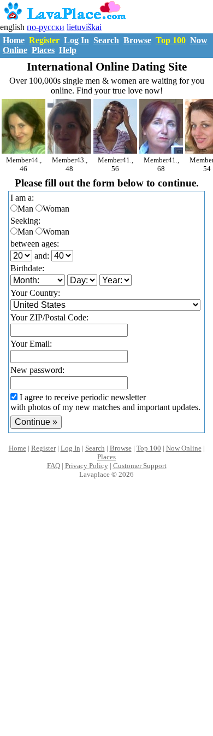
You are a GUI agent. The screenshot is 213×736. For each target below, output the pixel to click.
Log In (76, 40)
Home (14, 40)
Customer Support (140, 466)
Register (44, 40)
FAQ (53, 466)
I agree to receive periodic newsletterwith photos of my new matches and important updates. (105, 402)
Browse (137, 40)
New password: (37, 370)
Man (25, 208)
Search (106, 40)
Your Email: (31, 343)
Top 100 (171, 40)
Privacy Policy (86, 466)
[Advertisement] (106, 619)
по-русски (45, 27)
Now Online (184, 448)
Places (43, 50)
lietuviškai (84, 27)
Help (67, 50)
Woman (56, 208)
